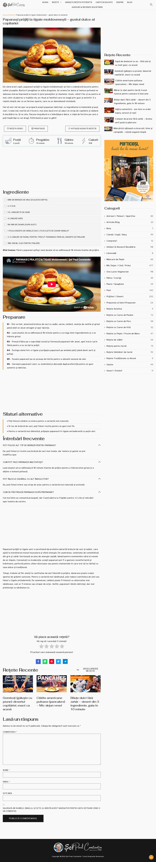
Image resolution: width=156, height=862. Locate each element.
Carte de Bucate (104, 2)
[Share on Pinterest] (51, 661)
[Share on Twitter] (58, 661)
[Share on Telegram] (65, 661)
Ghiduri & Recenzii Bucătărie (87, 7)
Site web (7, 793)
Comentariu (10, 732)
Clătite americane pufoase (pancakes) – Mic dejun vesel (51, 701)
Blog (129, 2)
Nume (6, 770)
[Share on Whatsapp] (45, 661)
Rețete (55, 2)
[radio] (41, 647)
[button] (150, 4)
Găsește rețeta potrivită (78, 2)
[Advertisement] (52, 167)
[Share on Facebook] (38, 661)
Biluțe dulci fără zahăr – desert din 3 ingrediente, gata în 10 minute (84, 703)
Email (6, 782)
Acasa (45, 2)
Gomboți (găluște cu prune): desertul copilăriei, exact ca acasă (17, 703)
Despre (119, 2)
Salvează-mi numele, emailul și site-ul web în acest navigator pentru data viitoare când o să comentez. (51, 809)
